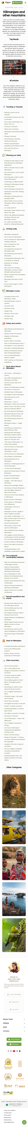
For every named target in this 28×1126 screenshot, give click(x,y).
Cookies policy (8, 1112)
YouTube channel (15, 95)
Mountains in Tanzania (11, 716)
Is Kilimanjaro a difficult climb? (13, 181)
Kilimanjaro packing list (11, 234)
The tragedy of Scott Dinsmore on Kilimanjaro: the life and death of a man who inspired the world (14, 537)
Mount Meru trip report (11, 701)
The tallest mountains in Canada (14, 713)
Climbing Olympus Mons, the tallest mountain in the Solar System (13, 758)
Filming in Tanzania (10, 136)
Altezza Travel (9, 7)
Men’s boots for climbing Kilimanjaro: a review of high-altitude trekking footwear (13, 270)
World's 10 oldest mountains (13, 706)
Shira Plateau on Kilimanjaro (13, 456)
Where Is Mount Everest (11, 734)
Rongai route (8, 311)
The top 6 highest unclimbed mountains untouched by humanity (13, 751)
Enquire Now (15, 1002)
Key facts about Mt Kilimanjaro (13, 411)
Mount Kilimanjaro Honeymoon (13, 189)
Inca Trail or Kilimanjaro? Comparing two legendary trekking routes (12, 730)
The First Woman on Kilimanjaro (14, 454)
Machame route (9, 308)
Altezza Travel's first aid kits (13, 333)
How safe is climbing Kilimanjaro (14, 348)
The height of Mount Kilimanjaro (14, 394)
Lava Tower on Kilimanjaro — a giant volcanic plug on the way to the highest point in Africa (14, 518)
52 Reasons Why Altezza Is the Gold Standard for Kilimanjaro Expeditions (13, 163)
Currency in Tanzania (10, 126)
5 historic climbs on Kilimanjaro (13, 542)
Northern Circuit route (11, 313)
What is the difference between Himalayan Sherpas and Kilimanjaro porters (14, 217)
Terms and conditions (9, 1110)
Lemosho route (9, 306)
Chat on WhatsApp (15, 994)
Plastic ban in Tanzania (11, 129)
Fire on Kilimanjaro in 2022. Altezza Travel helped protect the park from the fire (13, 576)
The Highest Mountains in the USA (14, 703)
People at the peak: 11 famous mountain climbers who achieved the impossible (14, 739)
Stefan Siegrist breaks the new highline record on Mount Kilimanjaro (13, 624)
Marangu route (9, 316)
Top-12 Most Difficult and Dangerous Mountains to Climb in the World (14, 671)
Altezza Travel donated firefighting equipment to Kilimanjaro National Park (12, 569)
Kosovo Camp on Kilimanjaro (13, 499)
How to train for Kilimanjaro (12, 237)
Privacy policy (7, 1115)
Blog (15, 7)
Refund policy (7, 1117)
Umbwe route (8, 318)
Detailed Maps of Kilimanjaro (13, 392)
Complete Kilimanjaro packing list (14, 646)
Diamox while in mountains (12, 341)
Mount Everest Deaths (11, 666)
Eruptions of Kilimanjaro (11, 478)
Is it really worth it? (10, 208)
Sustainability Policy (9, 1122)
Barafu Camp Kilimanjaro (12, 475)
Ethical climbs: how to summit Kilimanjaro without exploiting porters (13, 203)
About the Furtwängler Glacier (13, 485)
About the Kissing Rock (11, 523)
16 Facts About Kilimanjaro (12, 468)
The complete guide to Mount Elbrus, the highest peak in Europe (13, 682)
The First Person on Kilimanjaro (13, 446)
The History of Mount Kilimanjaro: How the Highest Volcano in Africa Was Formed (14, 490)
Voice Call (15, 1009)
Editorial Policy (7, 1120)
